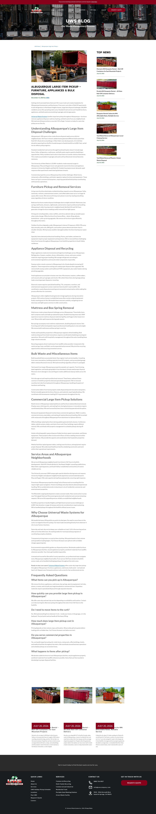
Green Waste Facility (63, 795)
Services (71, 10)
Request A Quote (116, 10)
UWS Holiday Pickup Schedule (41, 789)
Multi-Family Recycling (63, 784)
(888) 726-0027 (99, 781)
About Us (34, 784)
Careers (33, 800)
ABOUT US (61, 10)
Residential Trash (61, 789)
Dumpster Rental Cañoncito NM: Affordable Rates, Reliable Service (109, 730)
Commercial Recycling (63, 781)
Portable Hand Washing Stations (66, 792)
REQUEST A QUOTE (134, 783)
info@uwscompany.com (102, 787)
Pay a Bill (93, 10)
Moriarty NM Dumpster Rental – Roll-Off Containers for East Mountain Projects (45, 730)
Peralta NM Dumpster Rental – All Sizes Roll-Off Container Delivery (76, 730)
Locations (82, 10)
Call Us (103, 10)
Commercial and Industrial (64, 786)
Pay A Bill (34, 795)
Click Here (94, 1)
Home (53, 10)
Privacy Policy (88, 808)
